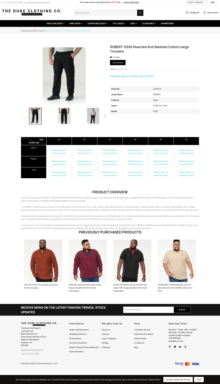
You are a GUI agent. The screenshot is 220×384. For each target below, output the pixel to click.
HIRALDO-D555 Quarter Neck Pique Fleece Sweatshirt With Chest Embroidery (85, 287)
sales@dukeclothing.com (38, 2)
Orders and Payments (78, 329)
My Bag (105, 342)
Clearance (148, 23)
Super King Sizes (96, 23)
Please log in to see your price (131, 76)
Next (104, 116)
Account (105, 334)
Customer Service (142, 329)
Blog (136, 347)
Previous (23, 116)
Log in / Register (131, 2)
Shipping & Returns (77, 334)
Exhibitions (167, 23)
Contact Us (139, 342)
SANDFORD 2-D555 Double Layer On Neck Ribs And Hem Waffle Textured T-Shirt (175, 287)
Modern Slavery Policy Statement (84, 347)
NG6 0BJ (24, 345)
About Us (106, 329)
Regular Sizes (55, 23)
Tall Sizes (118, 23)
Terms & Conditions (78, 342)
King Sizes (75, 23)
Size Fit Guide (140, 338)
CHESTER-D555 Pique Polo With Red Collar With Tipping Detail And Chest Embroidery (130, 287)
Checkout (106, 347)
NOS (133, 23)
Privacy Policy (75, 338)
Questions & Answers (143, 334)
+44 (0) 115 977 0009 (13, 2)
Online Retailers (76, 351)
